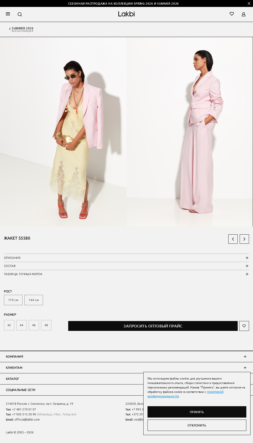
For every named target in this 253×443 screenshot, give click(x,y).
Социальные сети (20, 390)
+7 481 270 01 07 (24, 409)
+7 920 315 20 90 (24, 414)
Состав (10, 266)
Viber (57, 414)
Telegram (69, 414)
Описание (12, 258)
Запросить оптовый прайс (153, 325)
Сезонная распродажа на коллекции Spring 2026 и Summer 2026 (123, 3)
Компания (14, 356)
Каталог (12, 379)
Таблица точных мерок (23, 274)
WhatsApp (45, 414)
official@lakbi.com (27, 419)
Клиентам (14, 367)
